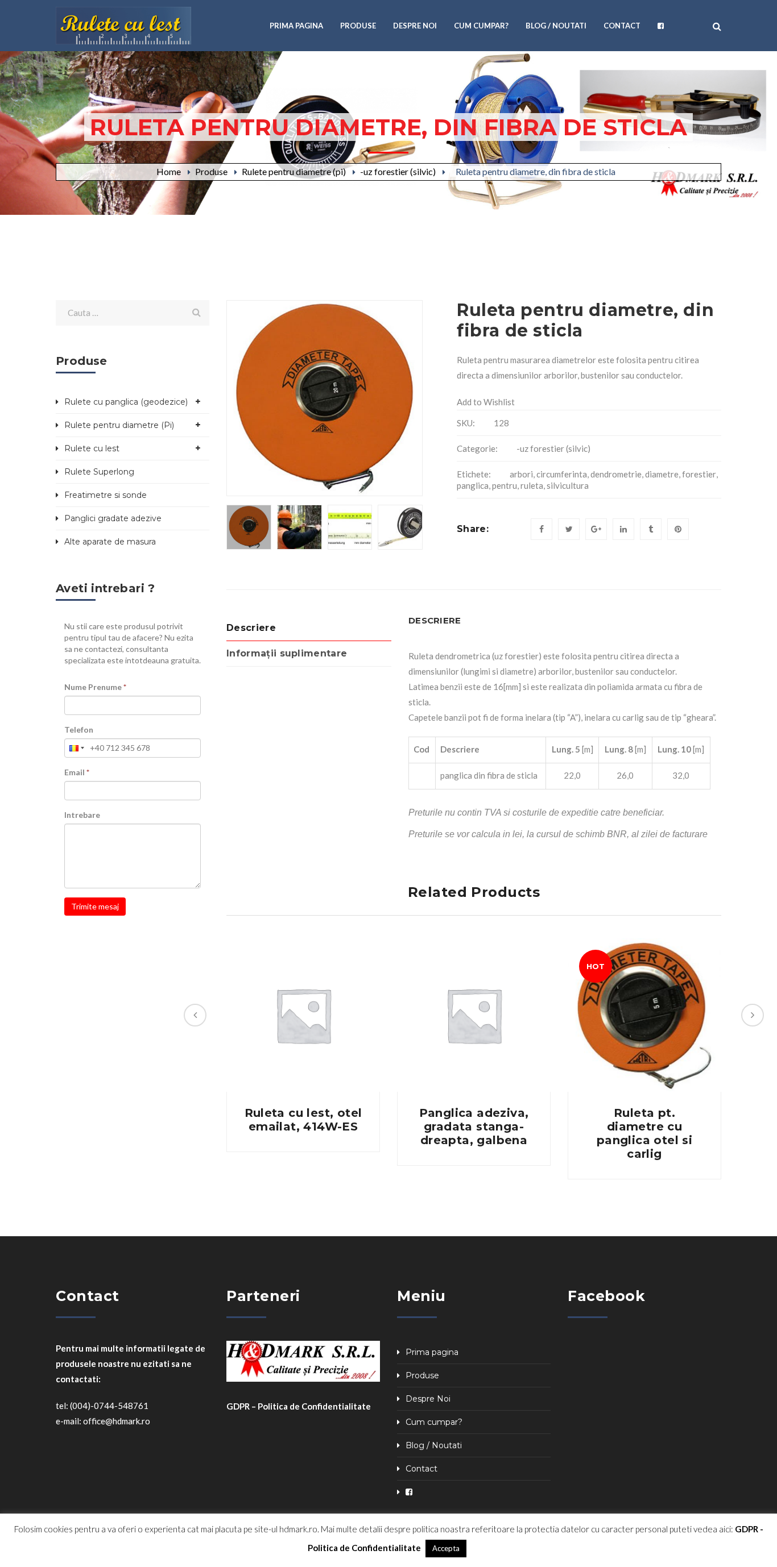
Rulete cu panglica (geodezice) (126, 402)
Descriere (251, 627)
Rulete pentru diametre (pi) (294, 171)
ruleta (531, 485)
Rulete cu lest (91, 448)
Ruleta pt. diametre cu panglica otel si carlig (644, 1133)
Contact (421, 1469)
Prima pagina (432, 1352)
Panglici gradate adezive (113, 518)
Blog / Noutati (434, 1445)
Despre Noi (428, 1399)
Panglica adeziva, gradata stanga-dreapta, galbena (474, 1126)
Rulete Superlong (99, 472)
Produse (211, 171)
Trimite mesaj (95, 906)
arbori (521, 474)
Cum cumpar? (434, 1422)
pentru (504, 485)
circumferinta (561, 474)
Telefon (78, 729)
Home (168, 171)
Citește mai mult (303, 1015)
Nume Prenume (95, 687)
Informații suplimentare (286, 653)
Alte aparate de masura (110, 542)
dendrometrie (616, 474)
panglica (473, 485)
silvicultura (568, 485)
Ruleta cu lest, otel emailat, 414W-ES (303, 1119)
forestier (699, 474)
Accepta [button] (446, 1548)
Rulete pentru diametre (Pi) (119, 425)
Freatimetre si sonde (105, 495)
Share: (473, 528)
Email (76, 772)
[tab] (308, 628)
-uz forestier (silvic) (398, 171)
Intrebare (82, 815)
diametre (662, 474)
